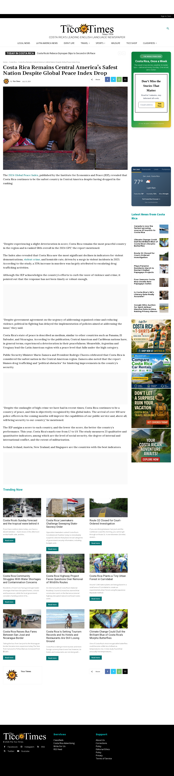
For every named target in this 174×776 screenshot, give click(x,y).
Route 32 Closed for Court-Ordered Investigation (105, 522)
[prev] (119, 53)
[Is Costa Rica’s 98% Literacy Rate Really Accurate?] (163, 295)
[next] (123, 53)
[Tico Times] (6, 81)
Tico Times (16, 81)
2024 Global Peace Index (23, 175)
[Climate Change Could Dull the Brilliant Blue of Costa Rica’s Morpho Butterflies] (109, 618)
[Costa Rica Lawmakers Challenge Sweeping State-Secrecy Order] (65, 507)
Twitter (11, 751)
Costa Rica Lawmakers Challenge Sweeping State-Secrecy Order (62, 523)
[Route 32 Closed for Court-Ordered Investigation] (109, 507)
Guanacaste (146, 169)
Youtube (25, 751)
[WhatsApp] (119, 79)
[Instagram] (21, 746)
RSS (43, 747)
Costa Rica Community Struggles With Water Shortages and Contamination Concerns (22, 579)
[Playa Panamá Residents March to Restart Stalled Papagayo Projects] (163, 268)
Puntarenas (166, 169)
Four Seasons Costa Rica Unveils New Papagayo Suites (144, 281)
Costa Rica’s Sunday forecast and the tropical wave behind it (21, 522)
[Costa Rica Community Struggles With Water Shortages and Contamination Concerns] (22, 563)
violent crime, (32, 259)
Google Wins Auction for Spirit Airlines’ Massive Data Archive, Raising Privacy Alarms (145, 308)
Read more (9, 540)
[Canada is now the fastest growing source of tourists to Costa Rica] (163, 229)
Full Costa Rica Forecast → (151, 199)
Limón (156, 169)
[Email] (125, 79)
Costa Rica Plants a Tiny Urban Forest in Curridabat (108, 577)
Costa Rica (13, 62)
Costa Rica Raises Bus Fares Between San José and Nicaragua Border (20, 635)
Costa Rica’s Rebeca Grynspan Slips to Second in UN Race (66, 53)
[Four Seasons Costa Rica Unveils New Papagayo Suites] (163, 282)
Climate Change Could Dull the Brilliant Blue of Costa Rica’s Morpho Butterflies (107, 635)
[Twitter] (113, 79)
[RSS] (38, 746)
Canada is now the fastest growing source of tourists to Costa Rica (144, 229)
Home (5, 62)
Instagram (29, 747)
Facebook (13, 747)
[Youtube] (18, 751)
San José (136, 169)
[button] (168, 29)
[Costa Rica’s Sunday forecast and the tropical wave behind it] (22, 507)
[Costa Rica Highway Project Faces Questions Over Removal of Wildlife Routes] (65, 563)
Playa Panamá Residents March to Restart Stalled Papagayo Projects (144, 269)
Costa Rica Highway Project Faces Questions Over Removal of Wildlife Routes (64, 579)
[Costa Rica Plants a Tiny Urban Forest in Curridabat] (109, 563)
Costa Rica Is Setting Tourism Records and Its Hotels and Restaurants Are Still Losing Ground (63, 636)
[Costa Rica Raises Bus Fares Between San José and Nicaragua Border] (22, 618)
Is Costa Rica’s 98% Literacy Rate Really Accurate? (144, 294)
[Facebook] (107, 79)
